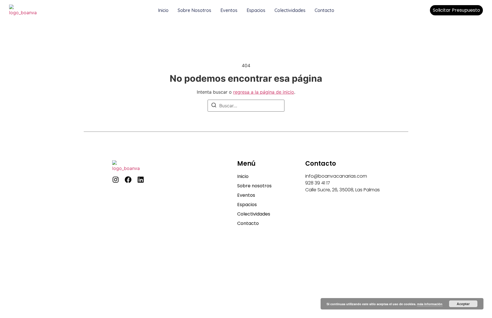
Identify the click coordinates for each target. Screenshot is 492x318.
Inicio (163, 10)
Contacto (324, 10)
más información (429, 304)
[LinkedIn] (140, 179)
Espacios (256, 10)
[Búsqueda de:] (246, 106)
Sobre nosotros (194, 10)
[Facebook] (128, 179)
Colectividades (290, 10)
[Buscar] (213, 106)
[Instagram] (115, 179)
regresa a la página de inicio (263, 92)
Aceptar (463, 303)
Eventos (228, 10)
